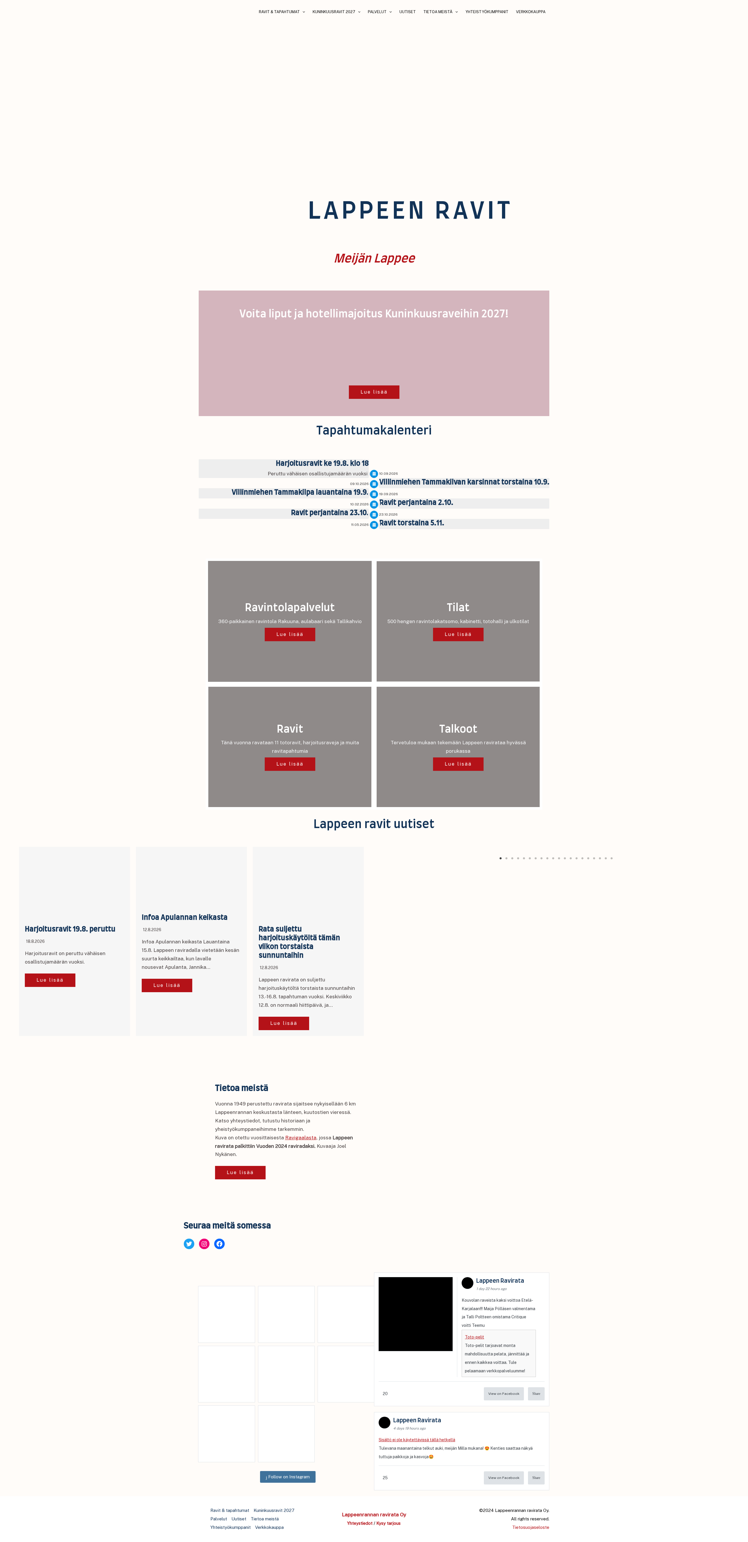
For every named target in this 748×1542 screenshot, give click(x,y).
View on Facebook (504, 1394)
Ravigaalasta (300, 1138)
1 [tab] (501, 858)
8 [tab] (542, 858)
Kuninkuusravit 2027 (334, 12)
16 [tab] (589, 858)
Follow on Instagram (288, 1476)
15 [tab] (583, 858)
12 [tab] (565, 858)
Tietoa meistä (438, 12)
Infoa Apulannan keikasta (185, 917)
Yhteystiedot (360, 1523)
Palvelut (377, 12)
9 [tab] (548, 858)
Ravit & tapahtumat (279, 12)
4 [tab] (519, 858)
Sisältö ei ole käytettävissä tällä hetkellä (417, 1439)
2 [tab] (507, 858)
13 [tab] (571, 858)
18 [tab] (600, 858)
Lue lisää (374, 392)
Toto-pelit (474, 1337)
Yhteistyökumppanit (486, 12)
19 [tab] (606, 858)
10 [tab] (554, 858)
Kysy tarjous (388, 1523)
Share (536, 1394)
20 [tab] (612, 858)
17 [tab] (595, 858)
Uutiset (407, 12)
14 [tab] (577, 858)
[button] (302, 12)
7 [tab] (536, 858)
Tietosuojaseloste (530, 1527)
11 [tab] (559, 858)
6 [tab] (530, 858)
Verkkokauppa (531, 12)
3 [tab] (513, 858)
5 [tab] (524, 858)
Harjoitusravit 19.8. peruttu (70, 929)
